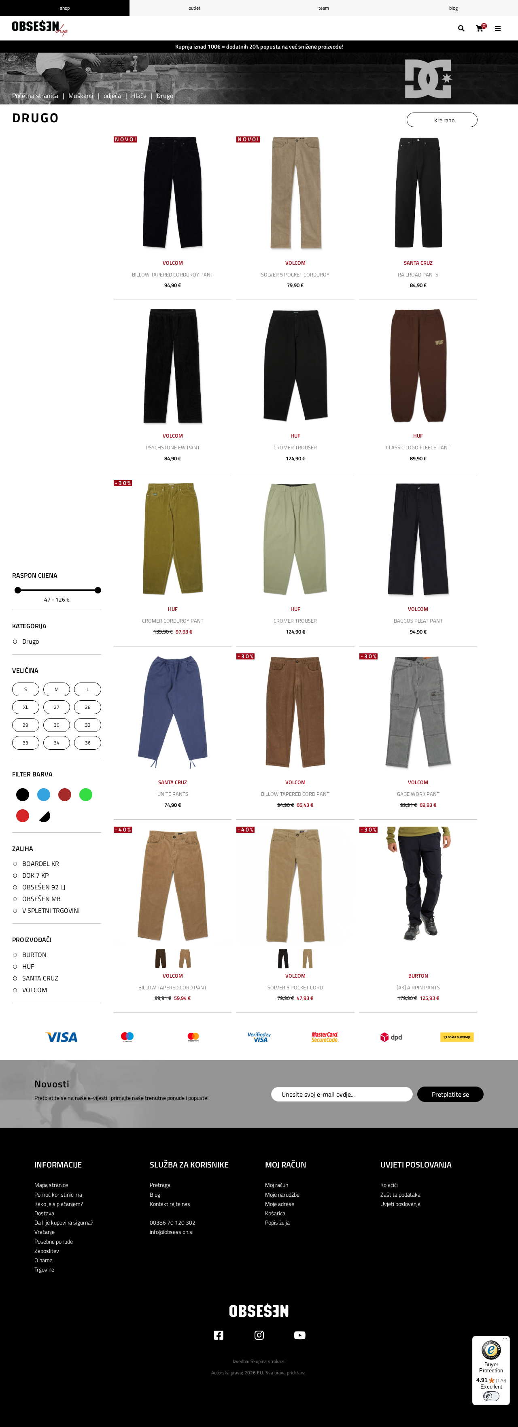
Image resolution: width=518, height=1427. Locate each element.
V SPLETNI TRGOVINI (51, 910)
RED (22, 815)
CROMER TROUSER (295, 447)
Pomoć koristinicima (58, 1194)
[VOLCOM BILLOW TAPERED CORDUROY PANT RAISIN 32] (172, 192)
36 (88, 742)
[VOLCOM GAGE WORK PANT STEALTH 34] (418, 712)
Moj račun (276, 1184)
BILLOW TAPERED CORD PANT (295, 794)
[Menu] (505, 1341)
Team (323, 8)
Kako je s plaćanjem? (58, 1203)
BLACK (22, 794)
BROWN (64, 794)
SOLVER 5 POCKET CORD (295, 987)
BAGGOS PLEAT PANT (418, 620)
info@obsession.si (171, 1231)
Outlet (194, 8)
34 (56, 742)
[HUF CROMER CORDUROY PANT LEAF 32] (172, 539)
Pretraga (160, 1184)
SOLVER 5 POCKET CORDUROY (295, 274)
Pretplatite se (450, 1094)
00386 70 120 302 (172, 1222)
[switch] (491, 1396)
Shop (65, 8)
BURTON (34, 954)
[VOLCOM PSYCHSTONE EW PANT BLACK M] (172, 366)
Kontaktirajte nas (170, 1203)
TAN (43, 815)
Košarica (275, 1213)
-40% (123, 830)
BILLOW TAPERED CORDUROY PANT (172, 274)
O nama (43, 1260)
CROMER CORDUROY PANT (173, 620)
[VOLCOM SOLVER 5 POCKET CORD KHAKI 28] (295, 885)
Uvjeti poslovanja (400, 1203)
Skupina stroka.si (268, 1361)
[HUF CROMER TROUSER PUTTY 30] (295, 539)
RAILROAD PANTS (418, 274)
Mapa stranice (51, 1184)
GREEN (85, 794)
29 (25, 725)
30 (56, 725)
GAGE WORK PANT (418, 794)
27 (56, 707)
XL (25, 707)
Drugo (30, 641)
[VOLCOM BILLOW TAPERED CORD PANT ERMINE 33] (295, 712)
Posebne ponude (53, 1241)
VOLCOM (34, 990)
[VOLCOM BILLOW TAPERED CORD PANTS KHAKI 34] (172, 885)
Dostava (44, 1213)
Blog (453, 8)
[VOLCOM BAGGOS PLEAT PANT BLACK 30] (418, 539)
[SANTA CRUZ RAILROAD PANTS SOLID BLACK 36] (418, 192)
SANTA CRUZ (40, 978)
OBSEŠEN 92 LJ (44, 887)
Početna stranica (35, 95)
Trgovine (44, 1269)
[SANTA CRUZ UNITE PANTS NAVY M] (172, 712)
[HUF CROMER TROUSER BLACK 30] (295, 366)
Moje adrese (279, 1203)
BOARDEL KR (40, 863)
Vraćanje (44, 1231)
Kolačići (389, 1184)
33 (25, 742)
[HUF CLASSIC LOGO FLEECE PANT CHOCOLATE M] (418, 366)
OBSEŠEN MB (41, 899)
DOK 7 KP (35, 875)
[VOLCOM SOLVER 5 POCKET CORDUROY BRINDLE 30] (295, 192)
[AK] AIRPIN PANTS (418, 987)
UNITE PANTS (172, 794)
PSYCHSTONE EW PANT (173, 447)
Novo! (126, 139)
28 (88, 707)
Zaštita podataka (400, 1194)
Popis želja (277, 1222)
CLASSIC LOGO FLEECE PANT (418, 447)
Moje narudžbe (282, 1194)
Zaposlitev (46, 1250)
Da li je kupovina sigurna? (63, 1222)
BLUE (43, 794)
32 (88, 725)
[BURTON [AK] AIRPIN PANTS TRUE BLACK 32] (418, 885)
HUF (28, 966)
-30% (123, 483)
